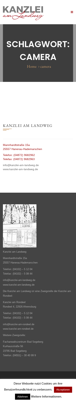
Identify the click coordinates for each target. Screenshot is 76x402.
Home (32, 66)
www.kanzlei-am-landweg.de (20, 169)
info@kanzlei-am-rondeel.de (18, 324)
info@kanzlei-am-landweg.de (21, 165)
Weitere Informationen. (46, 396)
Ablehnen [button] (22, 396)
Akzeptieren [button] (63, 389)
